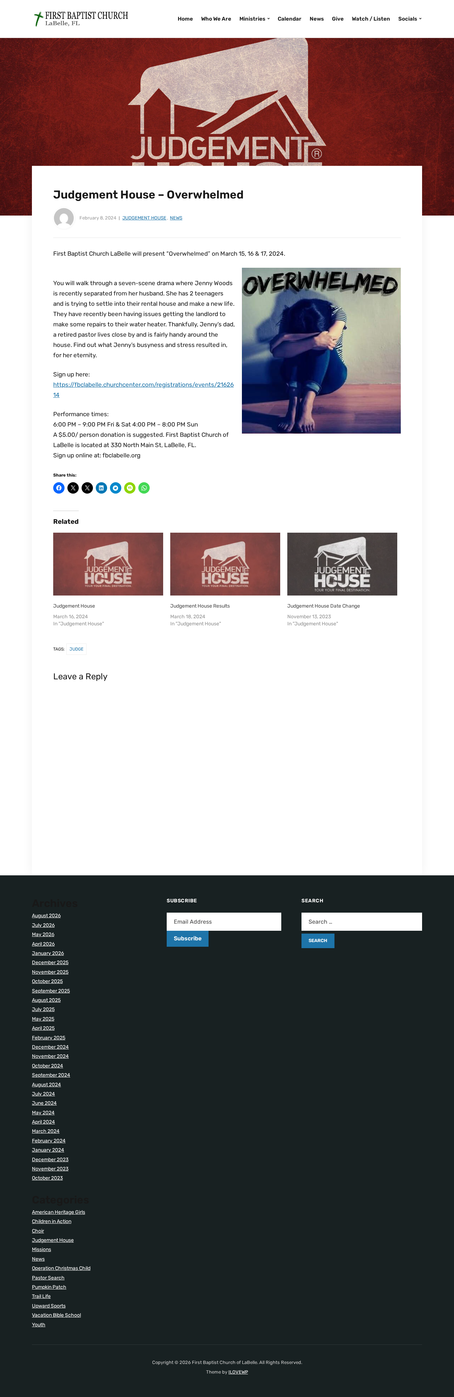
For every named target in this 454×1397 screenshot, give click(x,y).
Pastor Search (48, 1278)
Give (338, 19)
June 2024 (44, 1103)
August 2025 (46, 1000)
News (317, 19)
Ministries (252, 19)
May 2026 (43, 934)
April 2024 (43, 1122)
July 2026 (43, 925)
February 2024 (49, 1141)
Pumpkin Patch (49, 1287)
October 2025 (47, 981)
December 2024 (50, 1047)
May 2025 (43, 1019)
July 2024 (43, 1094)
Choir (38, 1231)
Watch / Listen (371, 19)
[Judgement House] (108, 564)
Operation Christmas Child (61, 1268)
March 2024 (46, 1131)
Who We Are (216, 19)
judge (76, 649)
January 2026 (48, 953)
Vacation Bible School (56, 1315)
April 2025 (43, 1028)
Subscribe (187, 938)
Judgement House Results (200, 606)
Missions (41, 1249)
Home (185, 19)
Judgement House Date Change (323, 606)
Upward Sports (49, 1306)
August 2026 (46, 916)
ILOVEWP (238, 1372)
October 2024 (47, 1066)
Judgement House (144, 218)
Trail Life (41, 1296)
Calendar (289, 19)
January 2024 (48, 1150)
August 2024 (46, 1085)
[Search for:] (361, 922)
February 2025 (48, 1038)
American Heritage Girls (58, 1212)
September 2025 (51, 991)
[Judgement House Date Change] (342, 564)
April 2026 (43, 944)
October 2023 (47, 1178)
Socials (407, 19)
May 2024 (43, 1113)
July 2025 (43, 1009)
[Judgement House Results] (225, 564)
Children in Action (51, 1221)
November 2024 (50, 1056)
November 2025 (50, 972)
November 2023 (50, 1169)
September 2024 (51, 1075)
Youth (38, 1325)
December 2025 (50, 963)
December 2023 (50, 1160)
